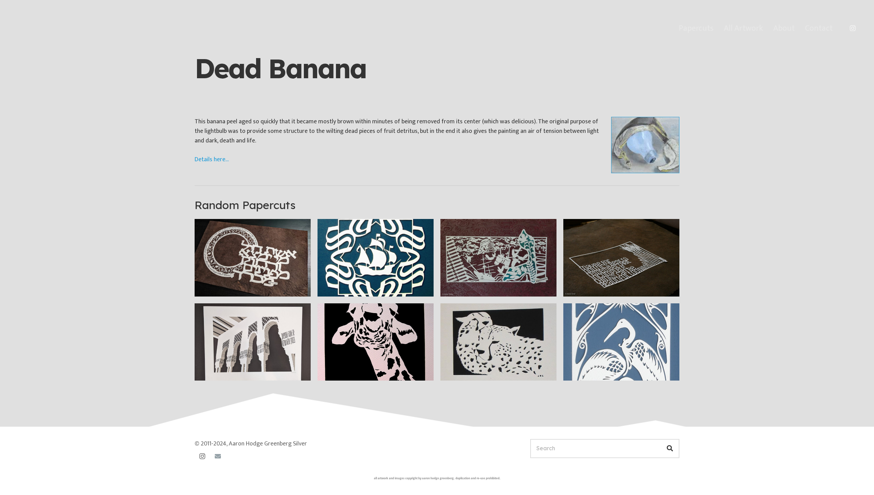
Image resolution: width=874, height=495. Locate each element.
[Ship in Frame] (376, 258)
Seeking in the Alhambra (240, 370)
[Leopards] (498, 342)
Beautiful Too (592, 286)
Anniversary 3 (470, 286)
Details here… (212, 159)
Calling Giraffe (348, 370)
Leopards (464, 370)
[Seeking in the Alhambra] (253, 342)
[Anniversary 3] (498, 258)
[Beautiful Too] (621, 258)
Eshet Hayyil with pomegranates (252, 286)
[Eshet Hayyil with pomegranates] (253, 258)
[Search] (670, 448)
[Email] (217, 456)
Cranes (583, 370)
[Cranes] (621, 342)
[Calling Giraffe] (376, 342)
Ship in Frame (347, 286)
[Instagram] (852, 28)
